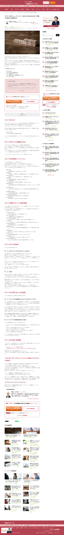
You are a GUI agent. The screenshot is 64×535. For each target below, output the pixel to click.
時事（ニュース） (49, 9)
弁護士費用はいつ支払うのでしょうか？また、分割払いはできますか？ (51, 129)
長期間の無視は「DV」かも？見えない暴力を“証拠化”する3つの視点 (16, 494)
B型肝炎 (32, 9)
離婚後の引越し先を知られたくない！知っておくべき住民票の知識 (52, 72)
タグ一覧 (51, 527)
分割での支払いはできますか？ (50, 112)
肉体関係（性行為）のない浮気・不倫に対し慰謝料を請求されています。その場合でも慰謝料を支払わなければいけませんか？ (52, 123)
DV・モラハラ (15, 12)
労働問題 (27, 9)
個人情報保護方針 (50, 532)
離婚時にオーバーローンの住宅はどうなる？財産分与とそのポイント (35, 441)
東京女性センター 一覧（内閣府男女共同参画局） (15, 347)
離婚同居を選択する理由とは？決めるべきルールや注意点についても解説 (16, 456)
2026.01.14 (47, 130)
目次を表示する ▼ (22, 115)
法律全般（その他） (56, 9)
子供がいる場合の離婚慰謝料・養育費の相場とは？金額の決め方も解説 (52, 76)
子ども (51, 59)
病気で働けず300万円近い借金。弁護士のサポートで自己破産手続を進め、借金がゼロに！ (52, 153)
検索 (58, 35)
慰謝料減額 (50, 161)
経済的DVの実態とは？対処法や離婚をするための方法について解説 (16, 487)
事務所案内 (37, 532)
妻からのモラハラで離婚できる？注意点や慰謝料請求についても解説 (34, 493)
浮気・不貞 (17, 9)
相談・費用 (53, 114)
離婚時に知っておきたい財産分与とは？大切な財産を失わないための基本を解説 (35, 449)
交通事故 (22, 9)
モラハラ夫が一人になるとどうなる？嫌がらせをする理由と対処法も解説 (12, 481)
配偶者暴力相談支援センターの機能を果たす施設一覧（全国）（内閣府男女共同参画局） (21, 348)
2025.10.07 (47, 161)
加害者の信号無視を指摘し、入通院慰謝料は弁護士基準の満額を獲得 (52, 170)
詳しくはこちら (51, 26)
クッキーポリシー (56, 532)
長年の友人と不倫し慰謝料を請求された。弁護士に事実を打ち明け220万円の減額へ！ (52, 159)
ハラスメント (32, 504)
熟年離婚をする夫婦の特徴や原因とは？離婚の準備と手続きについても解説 (31, 435)
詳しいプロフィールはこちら (34, 23)
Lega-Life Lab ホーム (7, 12)
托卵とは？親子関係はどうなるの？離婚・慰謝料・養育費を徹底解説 (52, 58)
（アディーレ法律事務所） (19, 21)
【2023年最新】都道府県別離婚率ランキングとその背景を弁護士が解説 (52, 62)
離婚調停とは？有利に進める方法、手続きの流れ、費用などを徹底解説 (12, 435)
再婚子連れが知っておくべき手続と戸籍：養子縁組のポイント (52, 67)
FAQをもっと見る (51, 140)
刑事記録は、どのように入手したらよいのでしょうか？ (52, 117)
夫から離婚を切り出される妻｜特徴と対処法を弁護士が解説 (52, 53)
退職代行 (50, 137)
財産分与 (36, 444)
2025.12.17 (47, 137)
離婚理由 (18, 451)
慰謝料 (13, 452)
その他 (18, 458)
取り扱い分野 (46, 2)
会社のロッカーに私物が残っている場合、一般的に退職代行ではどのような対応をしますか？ (52, 135)
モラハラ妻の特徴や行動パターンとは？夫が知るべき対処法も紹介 (35, 487)
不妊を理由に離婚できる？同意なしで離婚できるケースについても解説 (16, 449)
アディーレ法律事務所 (22, 391)
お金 (30, 453)
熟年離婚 (29, 437)
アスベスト (38, 9)
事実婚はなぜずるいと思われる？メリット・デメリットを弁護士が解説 (52, 86)
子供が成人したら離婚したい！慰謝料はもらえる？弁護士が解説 (16, 463)
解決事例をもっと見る (51, 174)
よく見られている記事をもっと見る (51, 90)
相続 (43, 9)
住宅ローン (35, 445)
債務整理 (6, 9)
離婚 (12, 9)
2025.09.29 (47, 172)
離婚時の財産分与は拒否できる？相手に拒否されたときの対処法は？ (34, 457)
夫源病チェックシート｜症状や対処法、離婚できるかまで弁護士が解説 (51, 48)
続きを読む (22, 90)
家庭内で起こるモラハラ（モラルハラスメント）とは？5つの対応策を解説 (34, 500)
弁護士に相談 (52, 2)
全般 (52, 137)
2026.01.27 (47, 125)
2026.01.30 (47, 114)
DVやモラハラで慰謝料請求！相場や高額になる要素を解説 (34, 508)
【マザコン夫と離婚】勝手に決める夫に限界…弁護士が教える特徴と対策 (16, 500)
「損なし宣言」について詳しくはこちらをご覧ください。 (16, 382)
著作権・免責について (44, 532)
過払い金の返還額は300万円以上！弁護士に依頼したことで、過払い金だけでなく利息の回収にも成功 (52, 165)
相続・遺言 (50, 130)
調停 (11, 437)
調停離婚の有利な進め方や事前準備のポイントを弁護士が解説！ (16, 441)
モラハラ (31, 497)
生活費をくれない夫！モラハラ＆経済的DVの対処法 (16, 507)
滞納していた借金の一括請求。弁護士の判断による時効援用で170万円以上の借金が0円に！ (52, 147)
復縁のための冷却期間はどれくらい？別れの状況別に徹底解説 (52, 81)
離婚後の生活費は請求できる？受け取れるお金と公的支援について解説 (34, 464)
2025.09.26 (47, 150)
